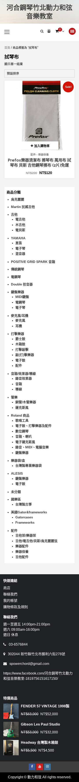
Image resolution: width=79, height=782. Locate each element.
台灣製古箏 (23, 504)
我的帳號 (10, 600)
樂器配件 (22, 546)
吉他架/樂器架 (25, 535)
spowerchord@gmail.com (29, 664)
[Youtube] (39, 767)
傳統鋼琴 (17, 269)
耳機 (18, 326)
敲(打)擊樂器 (24, 355)
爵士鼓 (20, 339)
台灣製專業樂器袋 (28, 465)
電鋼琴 (16, 277)
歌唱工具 (22, 420)
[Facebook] (32, 767)
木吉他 (20, 225)
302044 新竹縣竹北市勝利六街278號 (36, 654)
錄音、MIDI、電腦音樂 (32, 447)
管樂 (14, 397)
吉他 (14, 214)
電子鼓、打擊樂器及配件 (33, 426)
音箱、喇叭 (23, 436)
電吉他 (20, 219)
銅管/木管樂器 (25, 402)
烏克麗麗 (17, 199)
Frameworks (24, 522)
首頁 (7, 47)
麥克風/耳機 (19, 315)
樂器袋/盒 (18, 460)
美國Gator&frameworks (29, 512)
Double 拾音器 (22, 284)
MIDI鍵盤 (22, 297)
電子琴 (20, 248)
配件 (33, 154)
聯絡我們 (10, 594)
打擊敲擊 (22, 349)
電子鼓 (20, 360)
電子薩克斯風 (25, 442)
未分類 (16, 492)
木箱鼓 (20, 344)
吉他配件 (22, 557)
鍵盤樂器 (17, 292)
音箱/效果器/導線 (23, 373)
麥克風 (20, 320)
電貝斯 (20, 230)
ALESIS (17, 473)
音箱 (18, 384)
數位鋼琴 (22, 431)
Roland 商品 (20, 415)
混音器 (20, 253)
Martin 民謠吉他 (23, 207)
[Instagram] (47, 767)
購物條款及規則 (15, 607)
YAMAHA (18, 238)
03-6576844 (18, 644)
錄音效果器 (23, 378)
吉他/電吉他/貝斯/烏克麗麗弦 (36, 541)
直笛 (18, 243)
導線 (18, 389)
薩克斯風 (22, 407)
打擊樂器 (17, 334)
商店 (6, 588)
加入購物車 (42, 146)
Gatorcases (24, 517)
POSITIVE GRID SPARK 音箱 (33, 262)
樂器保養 (43, 154)
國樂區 (16, 499)
